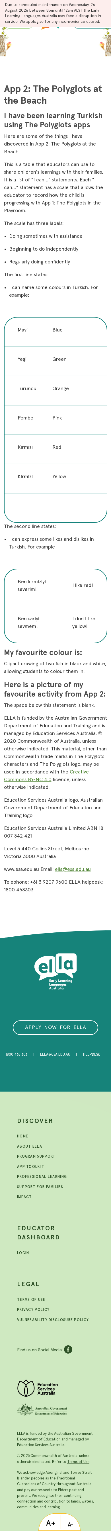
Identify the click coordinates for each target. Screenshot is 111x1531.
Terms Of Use (31, 1300)
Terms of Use (78, 1462)
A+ (51, 1523)
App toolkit (30, 1167)
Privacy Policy (33, 1310)
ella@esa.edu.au (73, 869)
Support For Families (40, 1187)
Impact (24, 1197)
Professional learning (42, 1177)
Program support (36, 1157)
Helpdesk (91, 1055)
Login (23, 1253)
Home (22, 1136)
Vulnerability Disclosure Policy (53, 1320)
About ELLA (29, 1147)
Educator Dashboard (38, 1233)
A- (70, 1525)
